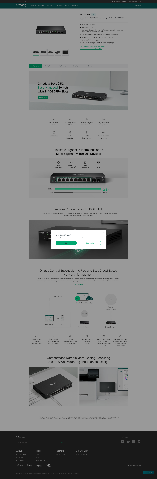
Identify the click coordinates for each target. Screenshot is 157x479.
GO (66, 243)
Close (103, 233)
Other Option (90, 243)
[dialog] (78, 239)
